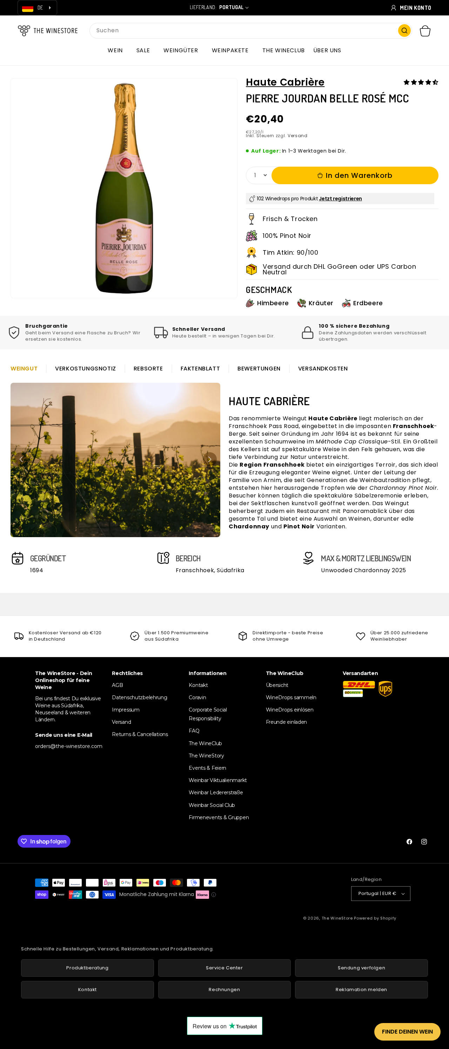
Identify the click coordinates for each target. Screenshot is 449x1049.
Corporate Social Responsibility (208, 714)
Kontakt (198, 685)
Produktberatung (87, 967)
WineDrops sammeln (291, 697)
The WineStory (206, 756)
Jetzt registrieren (340, 198)
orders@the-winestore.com (68, 746)
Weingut (24, 369)
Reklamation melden (361, 989)
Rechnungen (224, 989)
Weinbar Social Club (212, 805)
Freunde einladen (286, 722)
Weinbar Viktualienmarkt (218, 780)
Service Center (224, 967)
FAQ (194, 731)
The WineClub (205, 743)
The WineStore (337, 918)
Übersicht (277, 685)
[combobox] (250, 31)
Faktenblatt (200, 369)
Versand (298, 136)
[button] (117, 50)
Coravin (197, 697)
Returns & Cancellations (140, 734)
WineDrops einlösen (290, 710)
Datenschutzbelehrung (139, 697)
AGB (117, 685)
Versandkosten (323, 369)
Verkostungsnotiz (85, 369)
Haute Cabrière (285, 82)
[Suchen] (404, 30)
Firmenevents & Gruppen (219, 817)
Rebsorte (148, 369)
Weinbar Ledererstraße (216, 792)
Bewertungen (259, 369)
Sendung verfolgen (361, 967)
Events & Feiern (207, 768)
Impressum (125, 710)
